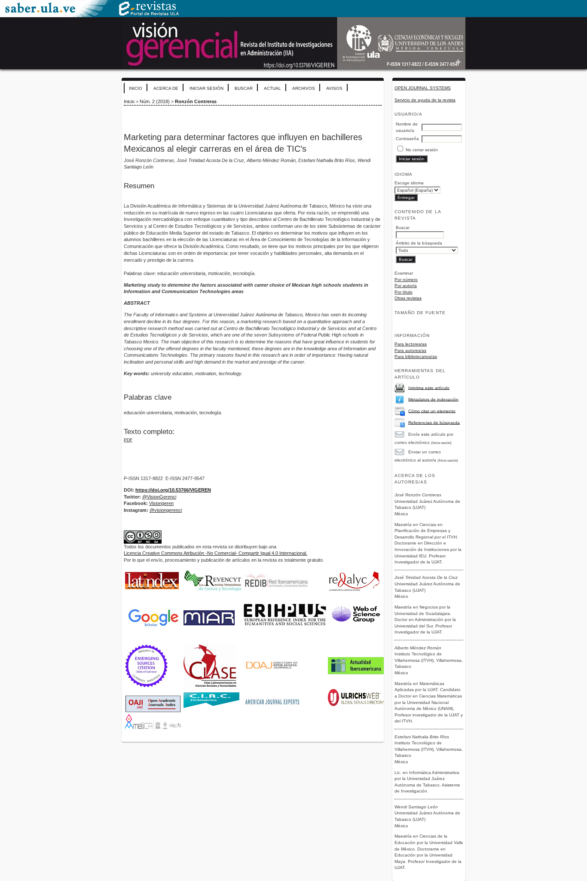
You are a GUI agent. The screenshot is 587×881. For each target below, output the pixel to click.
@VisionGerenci (159, 496)
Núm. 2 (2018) (155, 101)
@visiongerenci (166, 510)
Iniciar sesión (206, 88)
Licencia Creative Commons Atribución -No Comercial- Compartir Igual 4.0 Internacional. (215, 553)
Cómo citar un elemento (432, 410)
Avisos (334, 88)
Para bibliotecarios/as (415, 356)
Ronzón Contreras (196, 101)
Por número (406, 279)
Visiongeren (161, 503)
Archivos (303, 88)
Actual (272, 88)
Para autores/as (410, 350)
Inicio (135, 88)
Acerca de (165, 88)
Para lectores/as (410, 344)
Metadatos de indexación (433, 399)
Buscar (244, 88)
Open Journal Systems (422, 88)
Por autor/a (405, 285)
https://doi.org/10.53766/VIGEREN (173, 490)
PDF (128, 439)
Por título (403, 292)
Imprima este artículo (428, 387)
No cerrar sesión (422, 149)
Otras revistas (408, 298)
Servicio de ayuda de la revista (425, 100)
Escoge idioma (409, 182)
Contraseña (407, 138)
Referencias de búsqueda (434, 422)
